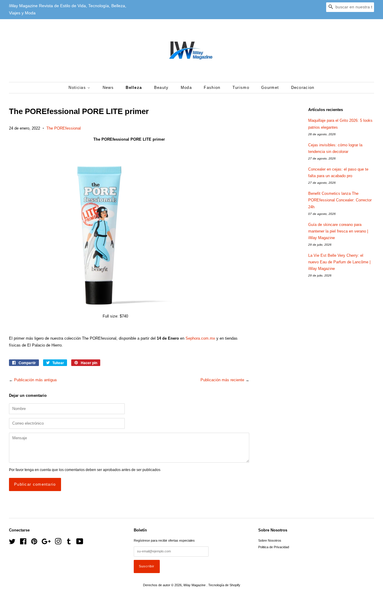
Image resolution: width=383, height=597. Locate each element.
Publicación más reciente (222, 380)
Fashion (212, 87)
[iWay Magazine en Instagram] (58, 543)
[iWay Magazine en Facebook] (23, 543)
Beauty (161, 87)
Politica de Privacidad (273, 547)
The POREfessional (63, 128)
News (108, 87)
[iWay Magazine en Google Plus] (46, 543)
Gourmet (270, 87)
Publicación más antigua (35, 380)
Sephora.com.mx (200, 338)
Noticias (78, 87)
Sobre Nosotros (269, 540)
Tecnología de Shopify (224, 585)
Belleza (134, 87)
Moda (186, 87)
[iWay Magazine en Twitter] (12, 543)
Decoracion (302, 87)
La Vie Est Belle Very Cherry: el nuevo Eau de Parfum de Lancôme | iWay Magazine (339, 262)
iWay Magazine (194, 585)
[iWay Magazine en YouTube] (79, 543)
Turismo (240, 87)
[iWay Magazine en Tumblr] (69, 543)
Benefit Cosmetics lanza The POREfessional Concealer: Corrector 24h (340, 200)
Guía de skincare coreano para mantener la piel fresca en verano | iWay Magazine (338, 231)
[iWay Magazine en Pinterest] (34, 543)
